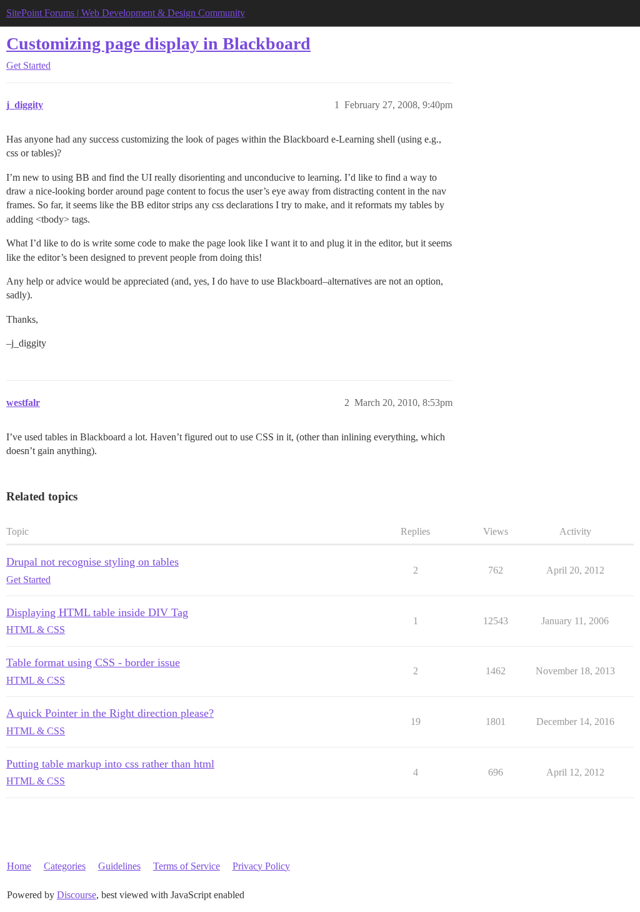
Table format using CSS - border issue (93, 662)
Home (19, 866)
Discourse (76, 894)
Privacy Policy (261, 866)
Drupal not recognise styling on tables (92, 561)
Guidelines (119, 866)
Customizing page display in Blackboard (158, 43)
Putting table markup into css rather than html (110, 763)
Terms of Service (186, 866)
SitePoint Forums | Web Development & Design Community (125, 13)
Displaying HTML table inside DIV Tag (97, 612)
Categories (65, 866)
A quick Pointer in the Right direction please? (110, 713)
